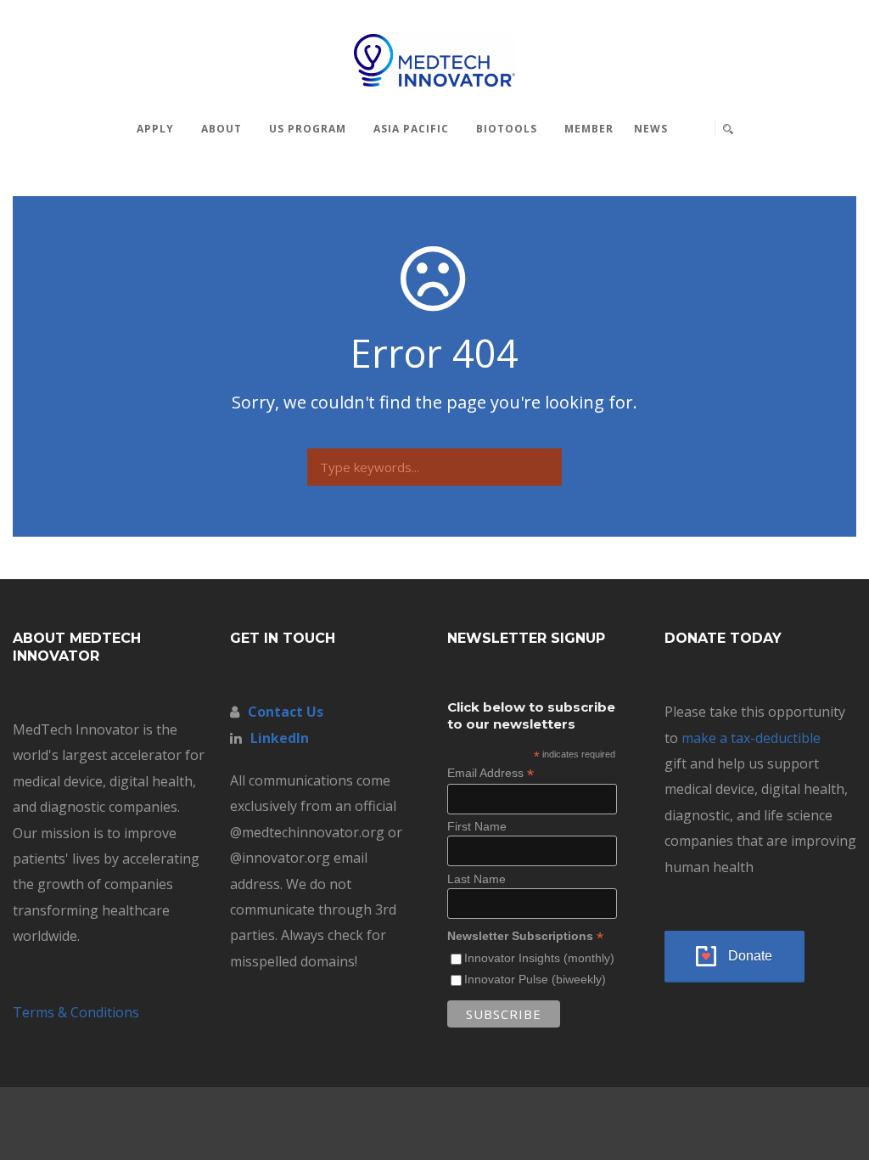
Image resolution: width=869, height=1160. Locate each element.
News (651, 128)
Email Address (490, 773)
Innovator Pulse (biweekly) (535, 979)
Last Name (476, 879)
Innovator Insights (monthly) (539, 958)
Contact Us (285, 711)
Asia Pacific (411, 128)
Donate (750, 956)
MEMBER (589, 128)
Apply (155, 128)
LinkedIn (279, 738)
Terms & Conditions (76, 1012)
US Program (307, 128)
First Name (477, 826)
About (221, 128)
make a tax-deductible (751, 738)
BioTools (506, 128)
